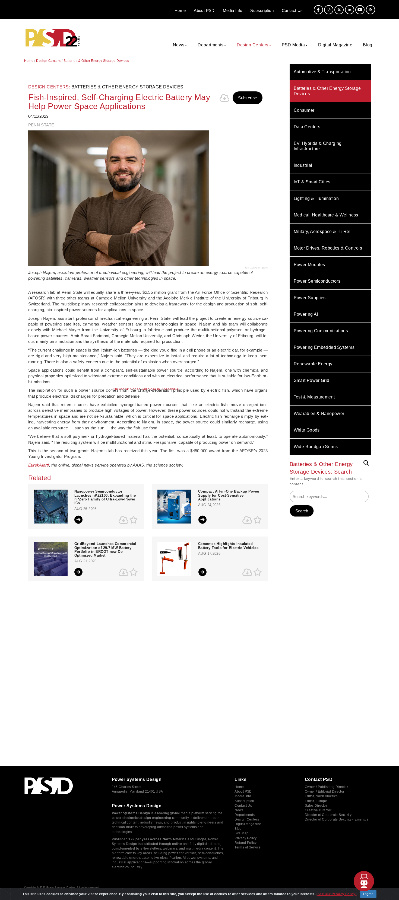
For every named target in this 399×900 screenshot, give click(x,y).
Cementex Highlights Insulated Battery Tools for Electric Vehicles (228, 546)
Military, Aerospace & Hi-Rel (322, 231)
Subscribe (247, 97)
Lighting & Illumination (316, 198)
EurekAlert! (38, 465)
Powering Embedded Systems (324, 347)
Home (180, 10)
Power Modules (309, 264)
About (204, 10)
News (239, 810)
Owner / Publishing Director (326, 787)
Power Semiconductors (317, 281)
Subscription (262, 10)
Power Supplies (310, 297)
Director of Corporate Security (328, 815)
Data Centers (307, 127)
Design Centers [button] (252, 45)
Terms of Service (248, 847)
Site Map (241, 833)
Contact (292, 10)
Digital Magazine (335, 45)
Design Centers (48, 61)
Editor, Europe (316, 801)
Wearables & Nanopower (319, 413)
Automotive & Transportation (322, 71)
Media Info (243, 796)
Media (232, 10)
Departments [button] (210, 45)
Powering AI (306, 314)
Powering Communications (321, 330)
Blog (367, 45)
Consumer (304, 110)
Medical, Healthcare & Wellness (326, 215)
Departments (245, 815)
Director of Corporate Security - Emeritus (336, 819)
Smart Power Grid (312, 380)
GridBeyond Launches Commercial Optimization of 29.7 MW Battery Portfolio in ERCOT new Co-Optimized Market (105, 549)
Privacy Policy (245, 838)
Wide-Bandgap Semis (316, 446)
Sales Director (316, 806)
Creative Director (318, 810)
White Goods (307, 430)
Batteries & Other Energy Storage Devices (327, 91)
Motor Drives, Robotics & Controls (328, 248)
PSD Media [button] (293, 45)
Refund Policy (245, 843)
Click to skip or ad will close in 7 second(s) (146, 389)
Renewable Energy (313, 364)
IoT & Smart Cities (312, 182)
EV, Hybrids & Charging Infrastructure (318, 146)
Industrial (303, 165)
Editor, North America (321, 796)
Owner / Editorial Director (324, 791)
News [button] (179, 45)
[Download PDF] (224, 98)
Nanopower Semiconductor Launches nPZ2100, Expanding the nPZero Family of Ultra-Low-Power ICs (105, 497)
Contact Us (243, 806)
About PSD (243, 791)
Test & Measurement (314, 397)
